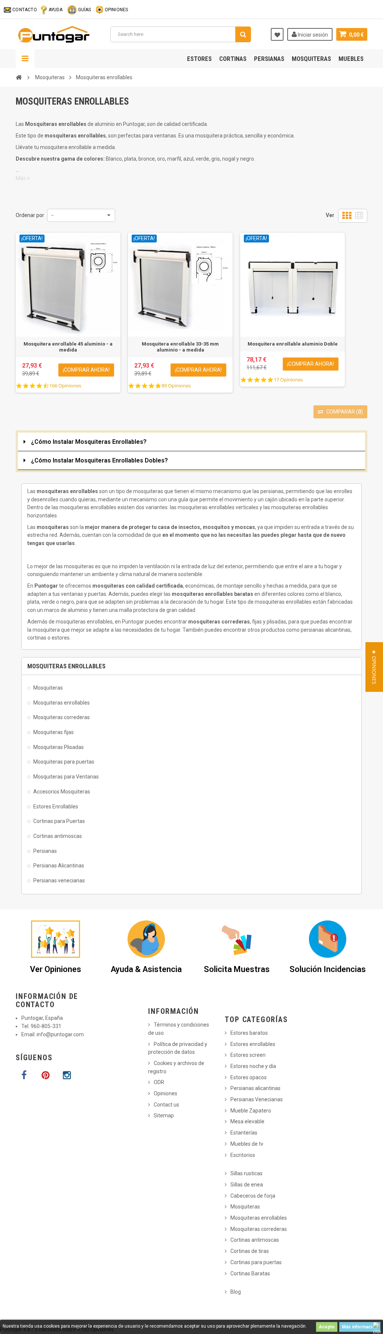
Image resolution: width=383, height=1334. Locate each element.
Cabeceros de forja (252, 1196)
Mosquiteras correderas (61, 717)
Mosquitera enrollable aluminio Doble (293, 344)
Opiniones (165, 1093)
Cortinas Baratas (250, 1273)
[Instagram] (66, 1075)
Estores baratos (249, 1033)
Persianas (269, 58)
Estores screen (248, 1055)
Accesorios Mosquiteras (61, 792)
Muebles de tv (246, 1144)
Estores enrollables (252, 1044)
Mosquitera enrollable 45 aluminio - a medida (68, 347)
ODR (159, 1082)
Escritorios (242, 1155)
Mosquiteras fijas (53, 732)
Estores (199, 58)
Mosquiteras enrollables (61, 703)
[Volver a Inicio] (19, 77)
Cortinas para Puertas (59, 821)
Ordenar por (30, 215)
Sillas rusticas (246, 1173)
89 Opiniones (176, 386)
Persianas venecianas (59, 880)
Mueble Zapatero (250, 1111)
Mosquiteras (311, 58)
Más (21, 178)
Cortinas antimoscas (57, 836)
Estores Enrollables (55, 807)
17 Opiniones (288, 380)
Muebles (351, 58)
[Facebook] (24, 1075)
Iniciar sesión (312, 35)
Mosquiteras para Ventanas (66, 777)
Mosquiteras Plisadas (58, 747)
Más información (360, 1327)
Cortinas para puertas (256, 1262)
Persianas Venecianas (256, 1099)
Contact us (166, 1105)
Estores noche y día (253, 1066)
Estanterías (243, 1133)
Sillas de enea (246, 1185)
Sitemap (164, 1115)
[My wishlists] (277, 34)
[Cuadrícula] (346, 215)
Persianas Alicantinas (58, 866)
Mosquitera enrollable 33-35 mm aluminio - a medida (180, 347)
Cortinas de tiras (249, 1251)
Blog (235, 1292)
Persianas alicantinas (255, 1088)
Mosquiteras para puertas (63, 762)
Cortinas (232, 58)
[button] (374, 667)
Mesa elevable (247, 1121)
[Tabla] (359, 215)
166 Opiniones (65, 386)
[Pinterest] (45, 1075)
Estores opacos (248, 1077)
